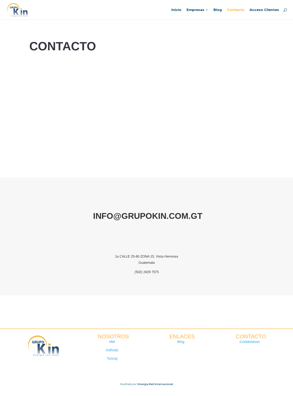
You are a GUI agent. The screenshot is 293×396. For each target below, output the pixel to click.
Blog (217, 10)
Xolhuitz (112, 350)
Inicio (176, 10)
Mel (112, 342)
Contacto (235, 10)
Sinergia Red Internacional (155, 384)
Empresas (195, 10)
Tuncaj (112, 358)
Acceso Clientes (264, 10)
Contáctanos (250, 342)
